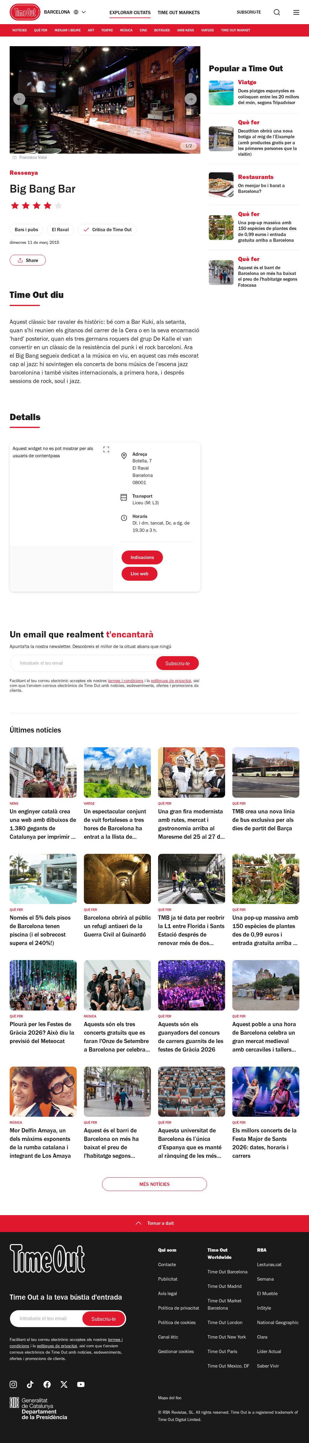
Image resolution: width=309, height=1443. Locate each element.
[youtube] (80, 1384)
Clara (262, 1337)
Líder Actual (269, 1352)
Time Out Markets (179, 13)
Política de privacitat (178, 1308)
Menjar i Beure (68, 31)
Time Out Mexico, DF (228, 1366)
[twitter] (64, 1384)
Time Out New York (227, 1337)
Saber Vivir (268, 1366)
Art (91, 31)
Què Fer (40, 31)
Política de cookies (177, 1323)
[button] (106, 449)
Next (191, 99)
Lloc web (139, 574)
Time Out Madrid (225, 1287)
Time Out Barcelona (227, 1272)
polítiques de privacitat (171, 681)
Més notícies (154, 1185)
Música (126, 31)
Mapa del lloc (170, 1399)
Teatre (107, 31)
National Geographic (277, 1323)
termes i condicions (125, 681)
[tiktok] (30, 1384)
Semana (265, 1279)
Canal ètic (168, 1337)
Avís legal (167, 1294)
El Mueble (267, 1294)
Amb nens (185, 31)
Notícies (19, 31)
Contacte (167, 1265)
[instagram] (13, 1384)
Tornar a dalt (161, 1223)
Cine (143, 31)
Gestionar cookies (176, 1352)
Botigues (162, 31)
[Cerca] (277, 12)
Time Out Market (235, 31)
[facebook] (47, 1384)
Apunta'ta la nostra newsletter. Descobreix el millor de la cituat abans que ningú (90, 647)
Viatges (207, 31)
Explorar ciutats (130, 13)
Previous (19, 99)
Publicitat (167, 1279)
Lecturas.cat (269, 1265)
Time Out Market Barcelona (224, 1305)
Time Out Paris (222, 1352)
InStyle (264, 1308)
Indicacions (142, 558)
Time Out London (225, 1323)
